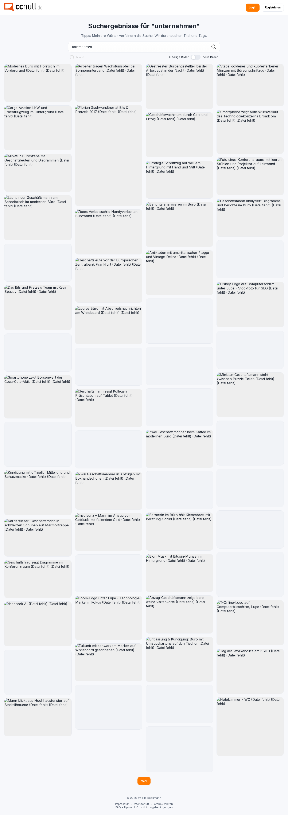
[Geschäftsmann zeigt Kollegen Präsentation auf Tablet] (108, 408)
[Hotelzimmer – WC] (250, 726)
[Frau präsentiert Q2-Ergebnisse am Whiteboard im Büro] (250, 259)
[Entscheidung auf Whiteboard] (179, 704)
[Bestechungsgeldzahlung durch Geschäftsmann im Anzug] (37, 444)
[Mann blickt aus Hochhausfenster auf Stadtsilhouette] (37, 717)
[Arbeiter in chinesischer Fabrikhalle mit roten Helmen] (179, 366)
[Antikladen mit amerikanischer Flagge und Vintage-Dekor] (179, 272)
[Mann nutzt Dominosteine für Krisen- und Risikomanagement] (179, 407)
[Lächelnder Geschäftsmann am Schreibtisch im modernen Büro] (37, 217)
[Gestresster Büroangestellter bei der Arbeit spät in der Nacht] (179, 86)
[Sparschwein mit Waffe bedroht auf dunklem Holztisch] (108, 449)
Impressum (122, 804)
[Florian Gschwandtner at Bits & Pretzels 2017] (108, 155)
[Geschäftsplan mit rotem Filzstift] (37, 672)
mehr (144, 781)
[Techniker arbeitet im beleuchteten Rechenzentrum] (179, 490)
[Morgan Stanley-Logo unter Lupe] (250, 443)
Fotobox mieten (163, 804)
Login (252, 7)
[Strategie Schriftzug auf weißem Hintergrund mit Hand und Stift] (179, 179)
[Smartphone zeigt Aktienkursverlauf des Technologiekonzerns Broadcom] (250, 132)
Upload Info (131, 807)
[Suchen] (213, 47)
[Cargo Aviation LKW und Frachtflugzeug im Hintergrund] (37, 128)
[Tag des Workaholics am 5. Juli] (250, 671)
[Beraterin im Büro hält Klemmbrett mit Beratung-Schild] (179, 531)
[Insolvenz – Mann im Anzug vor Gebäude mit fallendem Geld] (108, 532)
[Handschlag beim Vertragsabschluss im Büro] (250, 350)
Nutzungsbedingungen (158, 807)
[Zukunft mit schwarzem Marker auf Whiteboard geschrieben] (108, 662)
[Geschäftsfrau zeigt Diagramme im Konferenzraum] (37, 579)
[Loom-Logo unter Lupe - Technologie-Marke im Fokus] (108, 618)
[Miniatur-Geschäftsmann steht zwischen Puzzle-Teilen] (250, 395)
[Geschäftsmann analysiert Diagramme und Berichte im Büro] (250, 218)
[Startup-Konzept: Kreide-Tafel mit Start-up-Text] (108, 707)
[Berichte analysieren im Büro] (179, 224)
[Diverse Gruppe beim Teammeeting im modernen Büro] (250, 529)
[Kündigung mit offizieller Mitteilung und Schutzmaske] (37, 492)
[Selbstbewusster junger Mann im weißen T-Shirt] (37, 352)
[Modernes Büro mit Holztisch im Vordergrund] (37, 83)
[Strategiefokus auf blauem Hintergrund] (179, 749)
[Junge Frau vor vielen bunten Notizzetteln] (250, 574)
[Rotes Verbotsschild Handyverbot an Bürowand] (108, 232)
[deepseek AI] (37, 624)
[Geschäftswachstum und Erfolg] (179, 321)
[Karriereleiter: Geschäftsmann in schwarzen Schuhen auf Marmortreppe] (37, 537)
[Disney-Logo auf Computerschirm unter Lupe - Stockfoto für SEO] (250, 304)
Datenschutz (141, 804)
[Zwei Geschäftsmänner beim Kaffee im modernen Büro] (179, 449)
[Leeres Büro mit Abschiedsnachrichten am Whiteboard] (108, 325)
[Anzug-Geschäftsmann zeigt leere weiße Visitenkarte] (179, 614)
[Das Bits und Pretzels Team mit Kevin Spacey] (37, 307)
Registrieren (273, 7)
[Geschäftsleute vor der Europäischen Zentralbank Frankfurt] (108, 280)
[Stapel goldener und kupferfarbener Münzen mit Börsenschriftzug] (250, 85)
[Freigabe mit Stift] (108, 366)
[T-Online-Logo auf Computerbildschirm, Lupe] (250, 622)
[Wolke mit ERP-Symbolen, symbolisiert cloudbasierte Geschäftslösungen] (108, 573)
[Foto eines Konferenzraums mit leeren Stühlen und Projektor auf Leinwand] (250, 176)
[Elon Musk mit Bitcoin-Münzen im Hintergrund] (179, 573)
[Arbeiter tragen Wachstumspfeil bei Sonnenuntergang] (108, 83)
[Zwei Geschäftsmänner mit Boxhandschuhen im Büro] (250, 488)
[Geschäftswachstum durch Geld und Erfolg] (179, 135)
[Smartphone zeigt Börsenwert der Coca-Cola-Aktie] (37, 396)
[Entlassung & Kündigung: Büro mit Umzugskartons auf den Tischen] (179, 659)
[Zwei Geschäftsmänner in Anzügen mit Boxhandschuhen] (108, 491)
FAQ (118, 807)
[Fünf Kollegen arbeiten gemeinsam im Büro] (37, 263)
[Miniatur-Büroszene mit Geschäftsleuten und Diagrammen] (37, 173)
